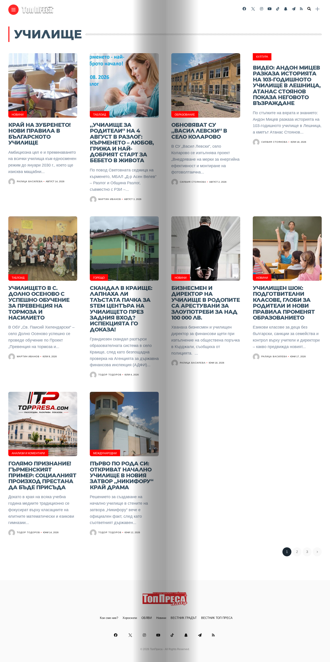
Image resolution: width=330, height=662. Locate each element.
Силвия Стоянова (193, 182)
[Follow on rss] (301, 9)
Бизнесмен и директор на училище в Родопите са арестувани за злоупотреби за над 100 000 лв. (205, 303)
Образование (185, 114)
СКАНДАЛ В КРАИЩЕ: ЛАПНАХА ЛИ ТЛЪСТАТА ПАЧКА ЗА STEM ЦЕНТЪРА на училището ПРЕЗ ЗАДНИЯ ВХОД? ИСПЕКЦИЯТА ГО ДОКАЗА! (121, 309)
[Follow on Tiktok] (277, 9)
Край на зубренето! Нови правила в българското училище (39, 134)
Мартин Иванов (109, 199)
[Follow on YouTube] (270, 9)
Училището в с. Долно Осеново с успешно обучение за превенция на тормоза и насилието (38, 303)
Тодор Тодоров (109, 374)
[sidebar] (317, 9)
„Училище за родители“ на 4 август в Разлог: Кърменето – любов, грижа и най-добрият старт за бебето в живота (122, 143)
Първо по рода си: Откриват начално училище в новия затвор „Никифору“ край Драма (121, 475)
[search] (309, 9)
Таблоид (99, 114)
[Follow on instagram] (261, 9)
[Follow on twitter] (253, 9)
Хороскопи (130, 618)
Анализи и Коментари (28, 453)
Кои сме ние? (109, 618)
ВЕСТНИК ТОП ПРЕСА (217, 618)
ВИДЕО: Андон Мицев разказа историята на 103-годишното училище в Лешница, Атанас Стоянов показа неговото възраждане (287, 85)
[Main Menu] (13, 9)
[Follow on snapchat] (285, 9)
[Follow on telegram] (293, 9)
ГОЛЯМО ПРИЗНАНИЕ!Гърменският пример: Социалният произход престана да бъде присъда (42, 475)
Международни (105, 453)
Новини (18, 114)
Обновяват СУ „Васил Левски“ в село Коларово (199, 131)
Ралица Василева (30, 181)
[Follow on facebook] (244, 9)
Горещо (99, 277)
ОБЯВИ (146, 618)
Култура (262, 56)
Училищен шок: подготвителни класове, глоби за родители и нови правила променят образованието (284, 303)
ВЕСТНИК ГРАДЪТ (184, 618)
